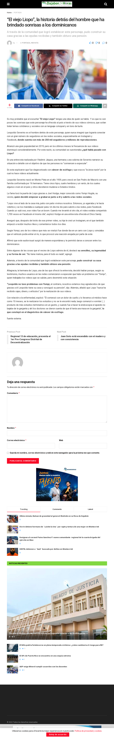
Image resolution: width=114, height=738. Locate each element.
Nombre (11, 428)
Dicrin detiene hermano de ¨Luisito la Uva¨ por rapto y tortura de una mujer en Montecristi (59, 527)
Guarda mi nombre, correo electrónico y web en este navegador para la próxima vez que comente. (55, 453)
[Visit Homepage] (57, 4)
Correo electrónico (17, 440)
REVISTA (34, 43)
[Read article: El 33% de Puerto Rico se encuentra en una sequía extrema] (12, 659)
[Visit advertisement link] (57, 483)
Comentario (13, 393)
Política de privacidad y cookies (88, 731)
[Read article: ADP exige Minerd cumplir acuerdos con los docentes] (12, 669)
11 (24, 648)
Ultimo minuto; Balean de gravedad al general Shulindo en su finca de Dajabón (54, 516)
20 (14, 637)
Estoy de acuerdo (57, 734)
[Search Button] (105, 4)
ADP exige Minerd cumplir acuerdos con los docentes (43, 667)
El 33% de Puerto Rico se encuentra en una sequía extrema (45, 656)
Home (9, 13)
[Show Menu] (8, 4)
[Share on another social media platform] (105, 106)
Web (61, 440)
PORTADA (17, 13)
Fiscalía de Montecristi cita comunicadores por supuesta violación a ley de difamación (47, 633)
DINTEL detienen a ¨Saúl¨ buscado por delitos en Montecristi (46, 549)
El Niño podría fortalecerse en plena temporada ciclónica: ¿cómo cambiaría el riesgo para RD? (61, 645)
